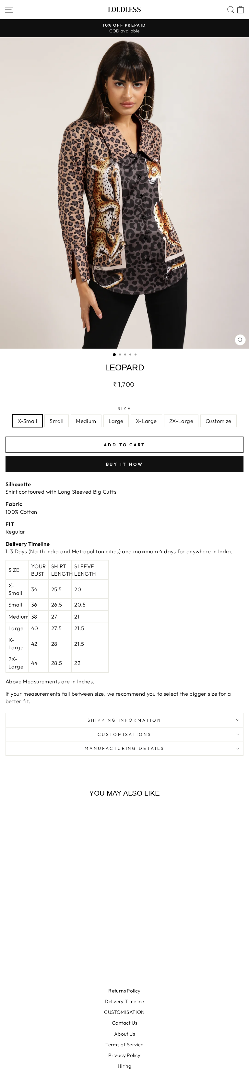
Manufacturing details (124, 748)
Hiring (124, 1066)
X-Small (27, 420)
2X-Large (181, 420)
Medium (86, 420)
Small (57, 420)
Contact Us (124, 1023)
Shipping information (125, 720)
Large (116, 420)
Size (124, 408)
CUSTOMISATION (124, 1012)
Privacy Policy (124, 1055)
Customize (218, 420)
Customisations (124, 734)
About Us (124, 1034)
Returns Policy (124, 991)
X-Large (146, 420)
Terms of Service (124, 1044)
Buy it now (124, 464)
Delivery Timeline (124, 1001)
